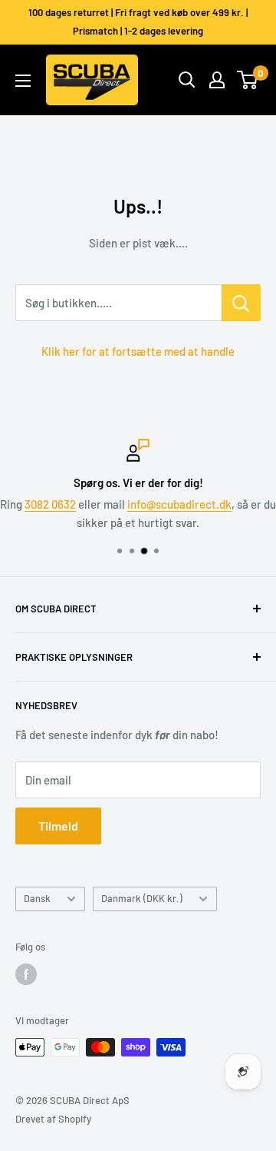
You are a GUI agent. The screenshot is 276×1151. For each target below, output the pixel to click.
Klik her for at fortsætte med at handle (138, 351)
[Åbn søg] (187, 79)
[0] (248, 80)
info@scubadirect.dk (179, 504)
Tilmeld (58, 825)
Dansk (37, 898)
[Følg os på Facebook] (26, 974)
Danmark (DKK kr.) (141, 898)
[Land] (217, 79)
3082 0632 (50, 504)
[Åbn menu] (23, 81)
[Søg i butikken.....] (241, 302)
